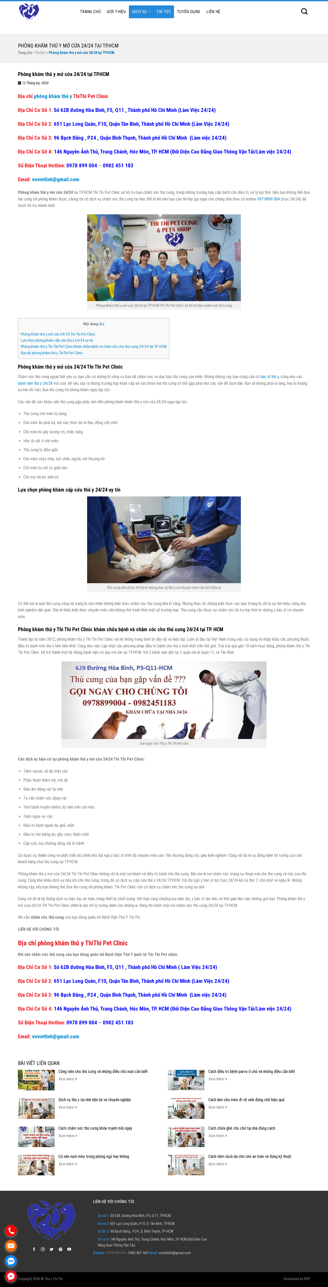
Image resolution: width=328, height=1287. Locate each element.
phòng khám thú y (53, 96)
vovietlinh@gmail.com (55, 179)
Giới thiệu (116, 11)
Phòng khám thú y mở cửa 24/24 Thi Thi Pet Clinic (58, 334)
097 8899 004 (268, 199)
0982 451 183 (118, 165)
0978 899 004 (82, 165)
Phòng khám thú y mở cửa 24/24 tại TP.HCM (68, 46)
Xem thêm (67, 1079)
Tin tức (163, 11)
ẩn (102, 324)
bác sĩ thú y (270, 376)
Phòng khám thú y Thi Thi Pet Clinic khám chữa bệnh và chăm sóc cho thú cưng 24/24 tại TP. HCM (94, 346)
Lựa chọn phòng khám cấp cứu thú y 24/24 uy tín (57, 340)
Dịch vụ (139, 11)
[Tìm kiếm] (304, 11)
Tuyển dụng (188, 11)
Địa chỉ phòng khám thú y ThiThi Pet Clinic (52, 353)
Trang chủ (90, 11)
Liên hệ (213, 11)
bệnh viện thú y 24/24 (35, 383)
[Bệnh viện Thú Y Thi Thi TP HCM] (43, 11)
